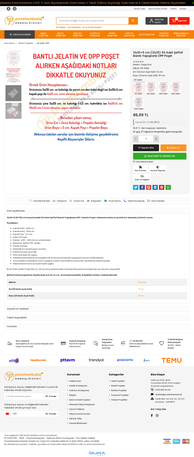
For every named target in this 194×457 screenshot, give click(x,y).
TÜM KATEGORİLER (22, 34)
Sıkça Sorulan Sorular (157, 8)
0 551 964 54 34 (162, 389)
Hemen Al (174, 147)
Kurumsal (73, 374)
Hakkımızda (75, 381)
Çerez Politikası (76, 409)
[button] (179, 21)
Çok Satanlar (74, 27)
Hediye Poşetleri (119, 399)
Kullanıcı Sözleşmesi (79, 390)
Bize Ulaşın (158, 374)
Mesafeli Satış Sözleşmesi (82, 404)
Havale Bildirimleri (78, 423)
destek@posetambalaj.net (168, 394)
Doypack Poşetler (120, 395)
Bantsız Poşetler (119, 390)
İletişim (183, 8)
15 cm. (141, 295)
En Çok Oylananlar (92, 27)
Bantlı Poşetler (118, 385)
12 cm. (141, 289)
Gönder (52, 396)
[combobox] (8, 413)
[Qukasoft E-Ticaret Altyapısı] (97, 454)
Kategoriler (116, 374)
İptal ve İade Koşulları (79, 399)
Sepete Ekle (147, 147)
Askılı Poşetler (118, 381)
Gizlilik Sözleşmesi (78, 385)
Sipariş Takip (139, 8)
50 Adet (142, 282)
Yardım (173, 8)
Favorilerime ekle (144, 161)
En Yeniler (60, 27)
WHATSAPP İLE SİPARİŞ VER (161, 156)
